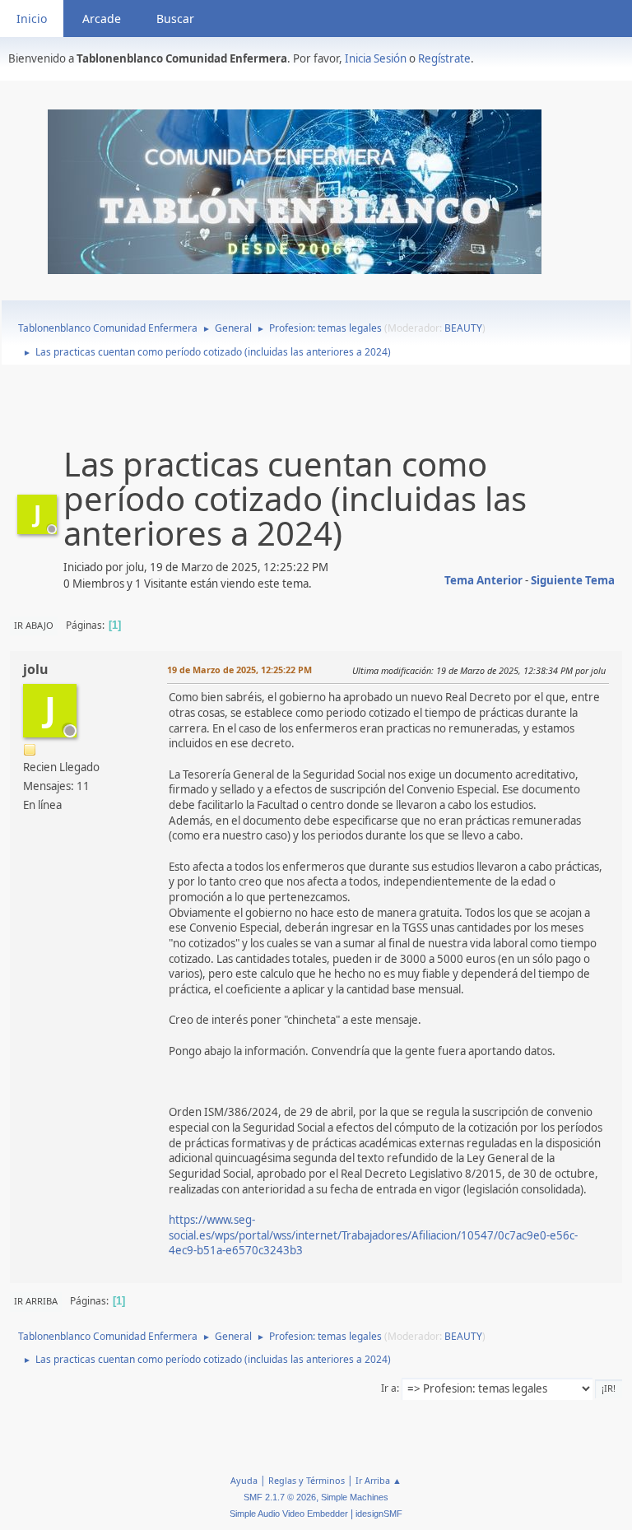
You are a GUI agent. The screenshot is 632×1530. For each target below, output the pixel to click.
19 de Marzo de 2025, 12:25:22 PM (239, 669)
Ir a (389, 1388)
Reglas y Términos (306, 1480)
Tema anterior (483, 580)
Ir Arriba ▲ (379, 1480)
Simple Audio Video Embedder (289, 1513)
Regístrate (444, 58)
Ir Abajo (33, 625)
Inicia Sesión (376, 58)
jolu (36, 669)
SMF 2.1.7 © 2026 (280, 1497)
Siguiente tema (573, 580)
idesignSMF (379, 1513)
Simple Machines (354, 1497)
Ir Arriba (36, 1301)
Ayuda (244, 1480)
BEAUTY (463, 328)
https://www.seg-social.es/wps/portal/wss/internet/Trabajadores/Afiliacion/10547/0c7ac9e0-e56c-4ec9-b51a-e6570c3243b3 (373, 1235)
